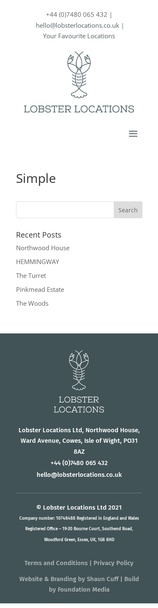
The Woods (32, 303)
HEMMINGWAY (37, 261)
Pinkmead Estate (40, 289)
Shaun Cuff (102, 579)
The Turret (31, 275)
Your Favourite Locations (79, 36)
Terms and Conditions (56, 563)
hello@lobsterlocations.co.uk (77, 25)
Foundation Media (84, 589)
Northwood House (43, 247)
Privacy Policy (114, 563)
